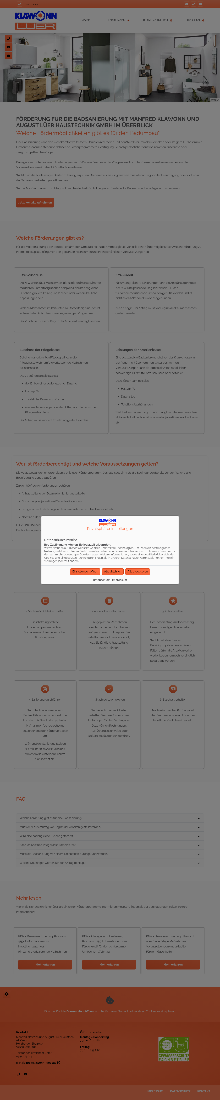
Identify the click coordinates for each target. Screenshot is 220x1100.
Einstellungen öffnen (85, 571)
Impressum (119, 580)
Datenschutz (101, 580)
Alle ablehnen (112, 571)
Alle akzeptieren (138, 571)
